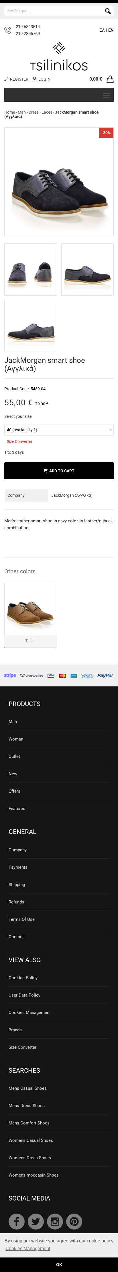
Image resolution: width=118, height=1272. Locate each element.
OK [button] (59, 1264)
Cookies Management (30, 1012)
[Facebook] (17, 1222)
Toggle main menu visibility (107, 95)
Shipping (17, 884)
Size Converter (19, 441)
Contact (16, 936)
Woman (16, 739)
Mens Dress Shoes (27, 1105)
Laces (47, 112)
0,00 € (95, 79)
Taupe (30, 641)
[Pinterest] (74, 1222)
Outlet (14, 756)
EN (111, 30)
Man (22, 112)
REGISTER (19, 79)
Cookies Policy (23, 977)
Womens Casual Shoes (31, 1140)
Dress (34, 112)
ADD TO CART (61, 471)
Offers (14, 791)
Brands (15, 1029)
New (13, 773)
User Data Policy (24, 995)
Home (9, 112)
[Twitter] (36, 1222)
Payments (18, 867)
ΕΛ (102, 30)
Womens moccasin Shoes (34, 1175)
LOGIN (44, 79)
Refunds (16, 902)
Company (18, 849)
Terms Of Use (22, 919)
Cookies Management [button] (27, 1248)
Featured (17, 808)
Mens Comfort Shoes (29, 1123)
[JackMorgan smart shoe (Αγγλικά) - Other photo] (30, 269)
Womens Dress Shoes (30, 1157)
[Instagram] (55, 1222)
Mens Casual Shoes (28, 1088)
